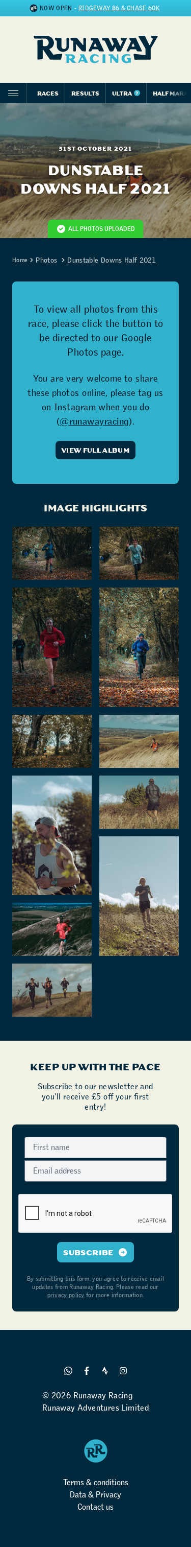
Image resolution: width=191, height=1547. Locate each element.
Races (48, 93)
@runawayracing (94, 421)
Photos (46, 260)
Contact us (95, 1507)
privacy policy (66, 1295)
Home (20, 260)
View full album (95, 450)
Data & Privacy (95, 1494)
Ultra (125, 93)
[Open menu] (13, 93)
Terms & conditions (95, 1482)
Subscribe (88, 1252)
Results (85, 93)
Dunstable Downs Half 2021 (111, 260)
